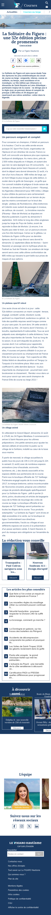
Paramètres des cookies (18, 890)
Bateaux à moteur (17, 694)
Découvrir (17, 728)
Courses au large (32, 12)
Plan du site (13, 879)
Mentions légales (15, 886)
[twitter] (29, 826)
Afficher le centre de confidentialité (23, 907)
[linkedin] (37, 826)
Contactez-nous (15, 861)
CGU (10, 903)
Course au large (26, 45)
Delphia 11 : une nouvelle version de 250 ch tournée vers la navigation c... (17, 722)
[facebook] (14, 826)
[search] (46, 2)
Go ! (39, 854)
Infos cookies (13, 894)
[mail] (47, 7)
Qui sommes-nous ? (16, 874)
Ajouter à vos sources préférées (27, 66)
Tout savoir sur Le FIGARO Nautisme (24, 870)
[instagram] (22, 826)
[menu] (2, 4)
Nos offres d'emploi (16, 866)
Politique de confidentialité (19, 899)
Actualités (12, 12)
